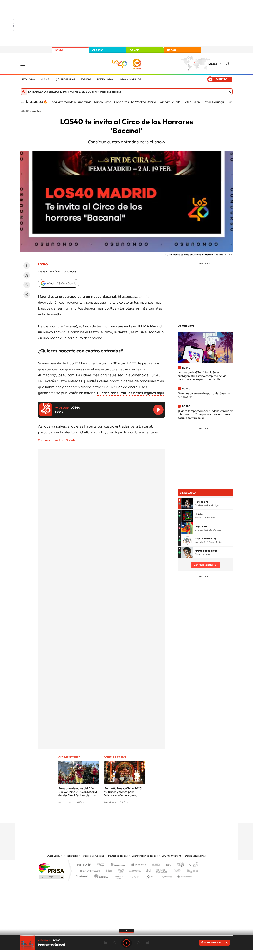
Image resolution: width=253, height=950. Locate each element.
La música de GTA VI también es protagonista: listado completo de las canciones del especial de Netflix (202, 375)
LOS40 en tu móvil (171, 855)
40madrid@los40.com (56, 375)
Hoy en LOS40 (105, 79)
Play (126, 943)
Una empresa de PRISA (51, 868)
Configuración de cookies (145, 855)
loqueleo (166, 875)
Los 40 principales (102, 865)
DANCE (134, 50)
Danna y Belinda (169, 102)
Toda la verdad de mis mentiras (70, 102)
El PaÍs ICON (134, 875)
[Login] (228, 63)
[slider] (126, 935)
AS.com (167, 865)
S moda (150, 875)
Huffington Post (89, 869)
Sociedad (71, 440)
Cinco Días (134, 869)
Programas (68, 79)
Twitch (141, 816)
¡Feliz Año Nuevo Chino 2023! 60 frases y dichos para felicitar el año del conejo (123, 791)
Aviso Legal (53, 855)
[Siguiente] (231, 102)
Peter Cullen (191, 102)
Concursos (44, 440)
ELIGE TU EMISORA (213, 942)
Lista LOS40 (28, 79)
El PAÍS (84, 865)
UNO (109, 869)
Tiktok (112, 816)
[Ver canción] (187, 503)
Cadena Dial (148, 869)
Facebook (26, 265)
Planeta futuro (175, 869)
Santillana (119, 865)
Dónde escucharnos (195, 855)
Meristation (184, 875)
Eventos (86, 79)
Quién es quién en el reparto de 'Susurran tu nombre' (204, 394)
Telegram (26, 294)
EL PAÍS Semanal (162, 869)
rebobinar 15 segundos (114, 943)
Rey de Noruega (213, 102)
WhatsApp (26, 285)
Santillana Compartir (139, 865)
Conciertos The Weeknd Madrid (135, 102)
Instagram (104, 816)
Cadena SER (154, 865)
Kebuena (189, 869)
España (212, 63)
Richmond (81, 875)
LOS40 (59, 50)
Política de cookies (118, 855)
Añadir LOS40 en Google (61, 283)
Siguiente (147, 943)
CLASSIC (97, 50)
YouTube (119, 816)
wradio (120, 869)
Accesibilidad (71, 855)
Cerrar (229, 91)
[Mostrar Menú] (25, 64)
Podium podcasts (118, 875)
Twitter (26, 275)
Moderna (100, 875)
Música (45, 79)
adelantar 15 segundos (138, 943)
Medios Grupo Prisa (51, 877)
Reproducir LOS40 (158, 410)
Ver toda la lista (203, 564)
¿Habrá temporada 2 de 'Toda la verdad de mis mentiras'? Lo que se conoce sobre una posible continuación (205, 414)
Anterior (106, 943)
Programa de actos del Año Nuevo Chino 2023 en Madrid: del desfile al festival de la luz (78, 791)
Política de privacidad (93, 855)
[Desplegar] (126, 930)
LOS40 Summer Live (130, 79)
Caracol (192, 865)
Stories (149, 816)
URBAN (171, 50)
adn (179, 865)
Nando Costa (102, 102)
